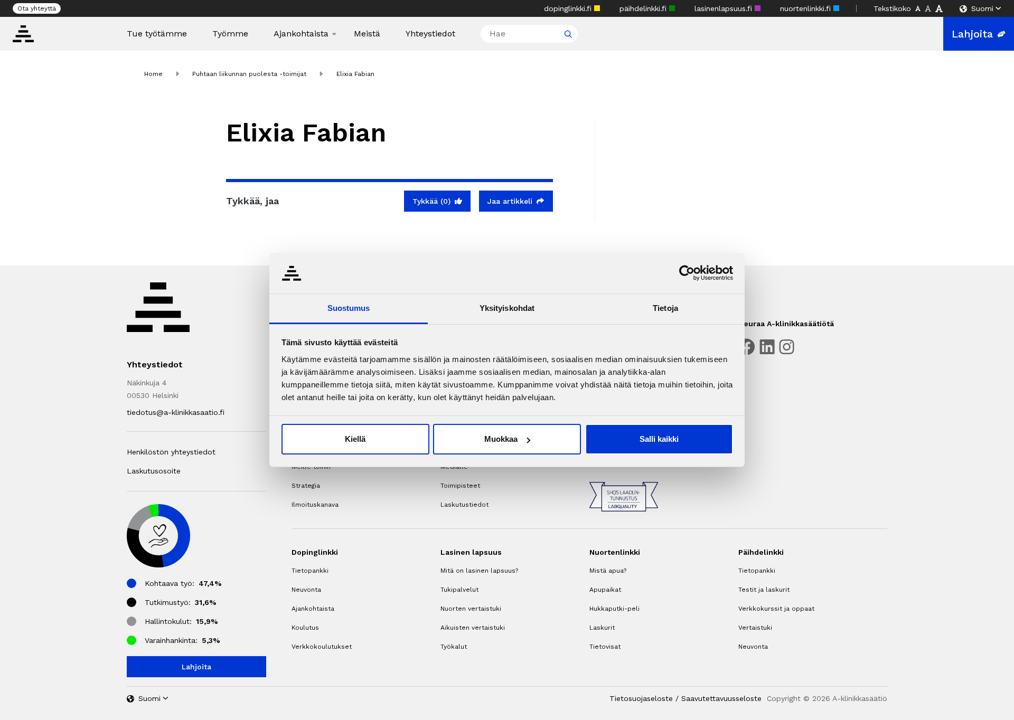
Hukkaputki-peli (614, 608)
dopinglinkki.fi (569, 8)
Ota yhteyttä (36, 8)
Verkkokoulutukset (322, 646)
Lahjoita (972, 33)
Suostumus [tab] (348, 308)
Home (153, 74)
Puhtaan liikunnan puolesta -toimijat (249, 74)
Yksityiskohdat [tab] (507, 308)
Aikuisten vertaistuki (472, 627)
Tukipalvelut (459, 589)
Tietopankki (310, 570)
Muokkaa (501, 438)
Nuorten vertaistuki (470, 608)
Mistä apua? (607, 570)
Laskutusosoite (154, 471)
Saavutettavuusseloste (721, 698)
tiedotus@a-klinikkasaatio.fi (175, 412)
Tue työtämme (157, 34)
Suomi (982, 8)
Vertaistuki (755, 627)
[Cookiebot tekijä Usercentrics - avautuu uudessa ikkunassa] (687, 273)
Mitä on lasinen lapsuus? (479, 570)
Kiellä (355, 438)
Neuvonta (306, 589)
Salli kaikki (659, 438)
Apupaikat (605, 589)
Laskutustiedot (464, 504)
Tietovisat (605, 646)
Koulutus (305, 627)
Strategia (306, 485)
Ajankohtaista (301, 34)
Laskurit (602, 627)
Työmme (230, 34)
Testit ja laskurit (764, 589)
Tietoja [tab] (665, 308)
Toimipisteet (460, 485)
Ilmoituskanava (315, 504)
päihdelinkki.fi (644, 8)
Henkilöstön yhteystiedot (171, 452)
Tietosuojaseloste (641, 698)
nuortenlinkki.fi (806, 8)
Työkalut (453, 646)
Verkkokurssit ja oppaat (776, 608)
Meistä (367, 34)
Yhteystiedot (430, 34)
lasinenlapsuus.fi (724, 8)
